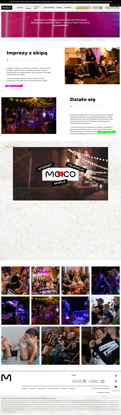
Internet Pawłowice (40, 400)
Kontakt (67, 7)
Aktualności (49, 7)
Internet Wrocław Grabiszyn (38, 402)
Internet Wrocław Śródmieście (62, 409)
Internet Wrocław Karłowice (108, 402)
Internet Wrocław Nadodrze (11, 406)
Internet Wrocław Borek (81, 400)
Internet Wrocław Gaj (13, 402)
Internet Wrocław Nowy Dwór (25, 406)
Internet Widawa (59, 400)
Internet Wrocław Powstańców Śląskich (59, 408)
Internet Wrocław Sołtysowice (48, 409)
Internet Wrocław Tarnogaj (104, 409)
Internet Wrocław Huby (65, 402)
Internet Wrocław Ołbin (38, 406)
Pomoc (59, 7)
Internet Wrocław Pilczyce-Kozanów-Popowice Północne (83, 406)
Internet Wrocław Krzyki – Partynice (43, 404)
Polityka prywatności (101, 388)
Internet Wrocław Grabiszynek (52, 402)
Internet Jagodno (24, 400)
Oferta (20, 7)
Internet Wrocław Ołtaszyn (50, 406)
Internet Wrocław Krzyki (29, 404)
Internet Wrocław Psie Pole (20, 409)
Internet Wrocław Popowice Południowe (40, 408)
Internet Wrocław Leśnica (71, 404)
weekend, (83, 133)
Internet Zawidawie (11, 411)
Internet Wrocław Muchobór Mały (98, 404)
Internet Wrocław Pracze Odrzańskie (78, 408)
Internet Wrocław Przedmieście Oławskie (97, 408)
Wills (108, 392)
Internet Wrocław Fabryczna (94, 400)
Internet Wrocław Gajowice (24, 402)
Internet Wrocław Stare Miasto (77, 409)
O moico (28, 7)
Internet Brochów (15, 400)
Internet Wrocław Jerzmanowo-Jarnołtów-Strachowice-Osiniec (86, 402)
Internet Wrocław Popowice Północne (21, 408)
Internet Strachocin (50, 400)
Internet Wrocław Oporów (63, 406)
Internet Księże (32, 400)
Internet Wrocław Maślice (84, 404)
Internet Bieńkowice (6, 400)
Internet (10, 68)
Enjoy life (36, 7)
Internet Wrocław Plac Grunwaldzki (106, 406)
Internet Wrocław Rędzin (70, 400)
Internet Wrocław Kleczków (16, 404)
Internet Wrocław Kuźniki (58, 404)
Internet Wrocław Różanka (33, 409)
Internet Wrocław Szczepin (91, 409)
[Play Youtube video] (60, 174)
